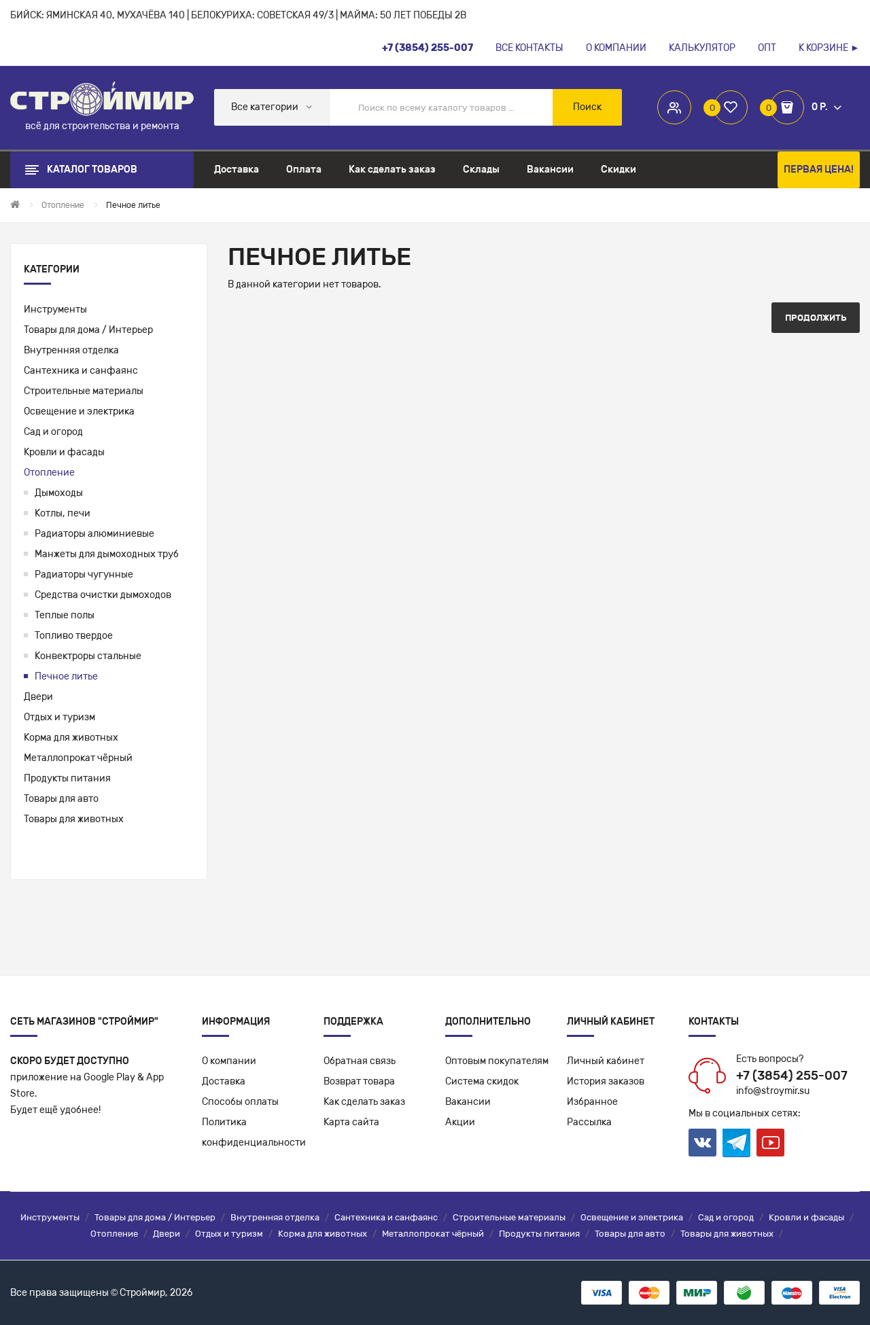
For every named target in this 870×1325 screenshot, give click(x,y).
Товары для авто (61, 799)
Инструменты (55, 309)
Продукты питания (67, 778)
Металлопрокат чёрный (78, 758)
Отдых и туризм (59, 717)
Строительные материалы (83, 391)
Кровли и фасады (64, 452)
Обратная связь (360, 1061)
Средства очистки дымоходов (103, 595)
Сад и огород (53, 432)
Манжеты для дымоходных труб (107, 554)
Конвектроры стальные (88, 656)
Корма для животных (71, 737)
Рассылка (589, 1122)
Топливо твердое (74, 635)
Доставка (223, 1081)
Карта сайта (351, 1122)
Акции (460, 1122)
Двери (38, 697)
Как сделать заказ (364, 1102)
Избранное (592, 1102)
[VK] (702, 1142)
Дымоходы (59, 493)
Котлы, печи (62, 513)
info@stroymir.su (773, 1091)
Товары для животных (74, 819)
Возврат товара (359, 1081)
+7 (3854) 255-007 (792, 1075)
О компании (229, 1061)
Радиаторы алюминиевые (94, 534)
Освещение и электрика (79, 411)
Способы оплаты (240, 1102)
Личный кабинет (605, 1061)
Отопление (49, 472)
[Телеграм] (736, 1143)
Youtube (770, 1142)
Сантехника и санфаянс (81, 370)
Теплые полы (64, 615)
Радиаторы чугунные (84, 574)
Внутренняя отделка (71, 350)
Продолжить (815, 318)
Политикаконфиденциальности (254, 1132)
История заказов (605, 1081)
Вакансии (468, 1102)
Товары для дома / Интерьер (88, 330)
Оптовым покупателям (497, 1061)
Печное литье (66, 676)
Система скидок (482, 1081)
